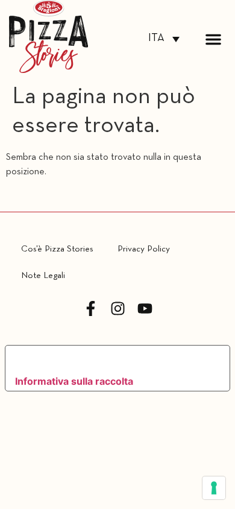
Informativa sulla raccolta (74, 381)
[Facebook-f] (90, 308)
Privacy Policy (144, 249)
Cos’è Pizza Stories (57, 249)
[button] (213, 39)
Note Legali (43, 275)
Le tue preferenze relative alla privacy (107, 359)
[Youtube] (144, 308)
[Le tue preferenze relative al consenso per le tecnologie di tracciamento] (213, 487)
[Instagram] (117, 308)
